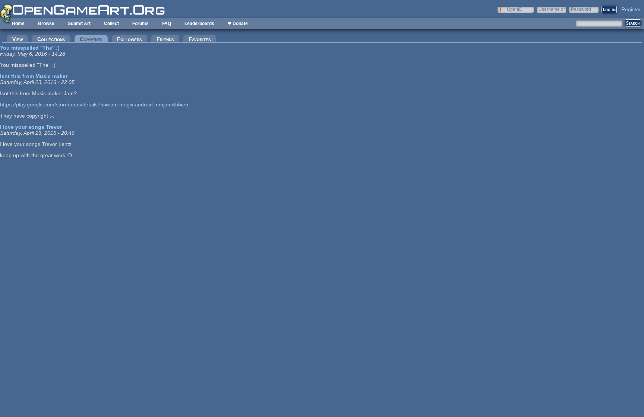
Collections (51, 39)
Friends (165, 39)
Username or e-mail (552, 9)
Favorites (200, 39)
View (17, 39)
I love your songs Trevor (31, 127)
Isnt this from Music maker (33, 76)
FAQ (166, 23)
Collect (111, 23)
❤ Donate (238, 23)
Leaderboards (199, 23)
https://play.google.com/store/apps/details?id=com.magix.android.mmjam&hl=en (94, 105)
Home (18, 23)
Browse (46, 23)
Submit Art (79, 23)
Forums (140, 23)
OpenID (515, 9)
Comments (94, 39)
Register (631, 9)
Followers (129, 39)
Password (581, 9)
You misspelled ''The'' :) (30, 48)
